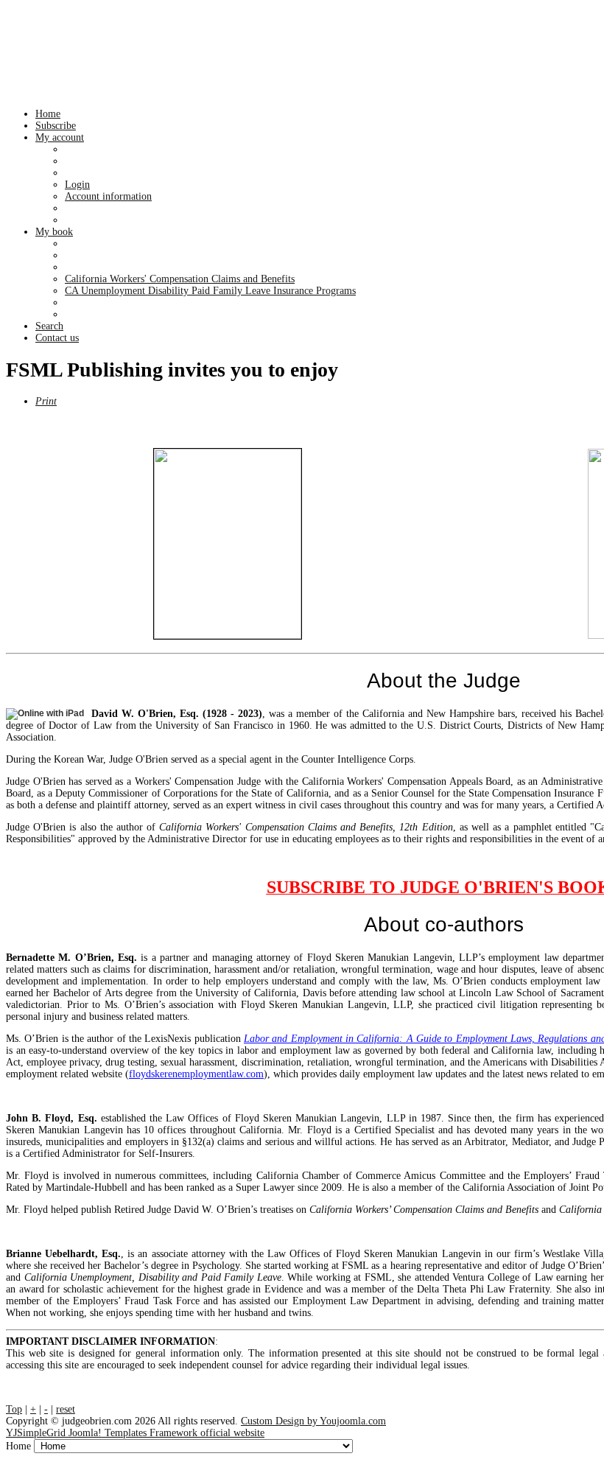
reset (65, 1409)
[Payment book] (227, 544)
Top (14, 1409)
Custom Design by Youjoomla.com (313, 1421)
